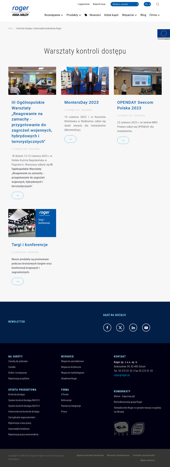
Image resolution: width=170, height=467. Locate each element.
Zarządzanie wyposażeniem (21, 417)
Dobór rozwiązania (17, 372)
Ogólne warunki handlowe (90, 455)
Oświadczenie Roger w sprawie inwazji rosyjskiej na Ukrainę (137, 409)
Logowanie (84, 4)
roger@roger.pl (122, 375)
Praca (64, 411)
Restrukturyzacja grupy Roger (128, 401)
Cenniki (11, 367)
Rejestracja (99, 4)
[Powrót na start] (20, 10)
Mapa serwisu (148, 460)
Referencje (66, 400)
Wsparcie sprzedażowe (72, 361)
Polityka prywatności (144, 455)
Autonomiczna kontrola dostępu (23, 411)
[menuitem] (54, 15)
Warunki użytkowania (118, 455)
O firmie (65, 394)
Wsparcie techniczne (71, 367)
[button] (157, 4)
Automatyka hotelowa (18, 428)
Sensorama (13, 459)
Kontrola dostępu (16, 394)
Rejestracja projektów (18, 378)
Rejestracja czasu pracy (19, 423)
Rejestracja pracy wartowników (23, 434)
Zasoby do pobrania (17, 361)
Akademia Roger (69, 378)
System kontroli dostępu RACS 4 (24, 405)
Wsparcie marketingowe (72, 372)
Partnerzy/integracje (71, 405)
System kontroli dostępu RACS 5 (24, 400)
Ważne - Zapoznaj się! (124, 396)
